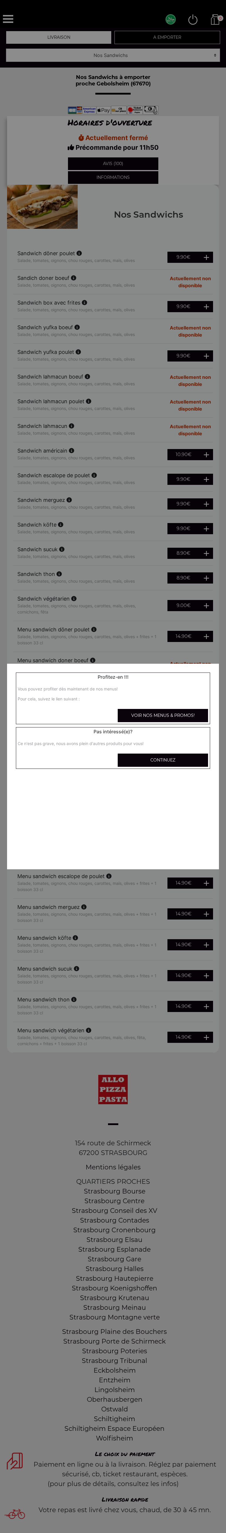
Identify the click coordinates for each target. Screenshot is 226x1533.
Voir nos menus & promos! (163, 715)
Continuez (162, 760)
